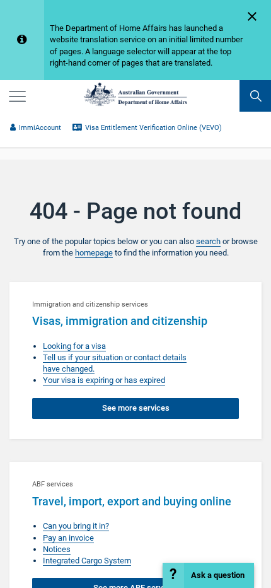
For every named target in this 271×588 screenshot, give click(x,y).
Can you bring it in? (76, 526)
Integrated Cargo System (87, 560)
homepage (94, 252)
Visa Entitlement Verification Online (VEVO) (153, 128)
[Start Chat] (208, 575)
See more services (136, 408)
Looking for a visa (74, 346)
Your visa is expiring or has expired (104, 380)
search (208, 241)
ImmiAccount (40, 128)
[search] (255, 96)
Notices (57, 549)
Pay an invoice (68, 538)
